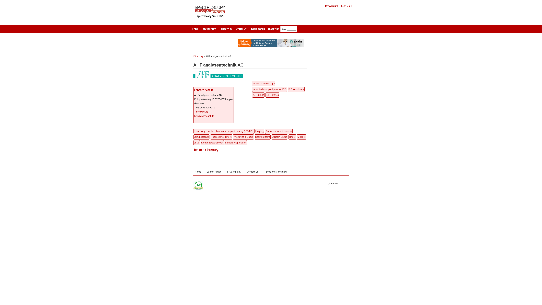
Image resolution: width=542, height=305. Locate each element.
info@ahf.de (201, 111)
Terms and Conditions (276, 171)
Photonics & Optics (243, 136)
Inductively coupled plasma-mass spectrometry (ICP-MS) (223, 131)
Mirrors (301, 136)
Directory (226, 29)
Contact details (203, 90)
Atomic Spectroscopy (264, 83)
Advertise (273, 29)
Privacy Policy (234, 171)
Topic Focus (258, 29)
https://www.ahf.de (204, 115)
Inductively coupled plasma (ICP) (270, 89)
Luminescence (201, 136)
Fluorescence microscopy (279, 131)
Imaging (259, 131)
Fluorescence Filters (221, 136)
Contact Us (252, 171)
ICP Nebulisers (296, 89)
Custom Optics (279, 136)
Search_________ (289, 29)
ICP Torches (272, 94)
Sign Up (345, 6)
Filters (292, 136)
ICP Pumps (258, 94)
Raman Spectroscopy (212, 142)
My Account (331, 6)
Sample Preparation (235, 142)
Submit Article (214, 171)
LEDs (196, 142)
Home (195, 29)
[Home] (210, 11)
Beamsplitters (262, 136)
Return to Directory (205, 150)
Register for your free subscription (332, 57)
